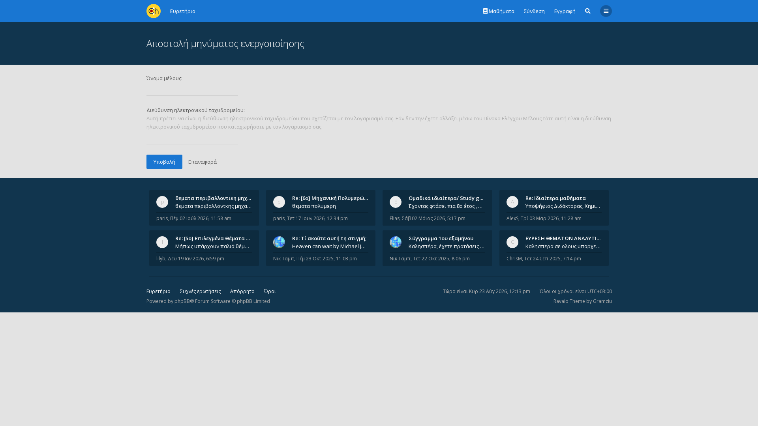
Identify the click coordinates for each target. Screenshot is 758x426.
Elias (395, 218)
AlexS (512, 218)
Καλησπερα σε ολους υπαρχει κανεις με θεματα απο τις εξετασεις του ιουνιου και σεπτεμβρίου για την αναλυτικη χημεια (563, 246)
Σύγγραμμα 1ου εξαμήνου (441, 238)
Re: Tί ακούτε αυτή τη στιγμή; (329, 238)
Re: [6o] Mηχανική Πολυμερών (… (333, 198)
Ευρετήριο (158, 291)
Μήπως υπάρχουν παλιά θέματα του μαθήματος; (213, 246)
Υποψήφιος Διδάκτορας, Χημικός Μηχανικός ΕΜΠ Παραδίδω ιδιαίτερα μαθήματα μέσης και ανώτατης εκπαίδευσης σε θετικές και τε (563, 205)
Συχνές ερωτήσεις (200, 291)
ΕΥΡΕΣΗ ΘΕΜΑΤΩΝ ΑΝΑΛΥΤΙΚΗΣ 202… (573, 238)
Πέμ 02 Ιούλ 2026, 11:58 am (200, 218)
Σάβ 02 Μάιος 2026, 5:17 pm (433, 218)
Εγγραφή (565, 11)
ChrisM (514, 258)
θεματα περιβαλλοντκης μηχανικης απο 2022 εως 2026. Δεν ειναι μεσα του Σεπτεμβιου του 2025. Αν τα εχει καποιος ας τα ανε (213, 205)
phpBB (182, 301)
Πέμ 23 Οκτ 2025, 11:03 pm (326, 258)
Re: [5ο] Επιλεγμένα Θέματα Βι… (215, 238)
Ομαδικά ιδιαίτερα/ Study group (450, 198)
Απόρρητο (242, 291)
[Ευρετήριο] (153, 11)
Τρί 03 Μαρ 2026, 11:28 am (551, 218)
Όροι (270, 291)
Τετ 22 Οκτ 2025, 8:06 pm (441, 258)
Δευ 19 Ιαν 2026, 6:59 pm (196, 258)
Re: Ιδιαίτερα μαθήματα (555, 198)
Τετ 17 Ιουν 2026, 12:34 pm (317, 218)
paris (162, 218)
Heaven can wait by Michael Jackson (330, 246)
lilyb (160, 258)
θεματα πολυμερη (314, 205)
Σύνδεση (534, 11)
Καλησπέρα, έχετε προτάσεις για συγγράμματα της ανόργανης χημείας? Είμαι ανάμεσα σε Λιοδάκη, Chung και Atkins (447, 246)
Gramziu (602, 301)
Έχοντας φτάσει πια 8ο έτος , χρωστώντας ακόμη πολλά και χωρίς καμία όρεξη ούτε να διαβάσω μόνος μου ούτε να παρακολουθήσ (447, 205)
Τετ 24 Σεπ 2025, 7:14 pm (552, 258)
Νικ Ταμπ (283, 258)
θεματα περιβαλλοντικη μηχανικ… (218, 198)
